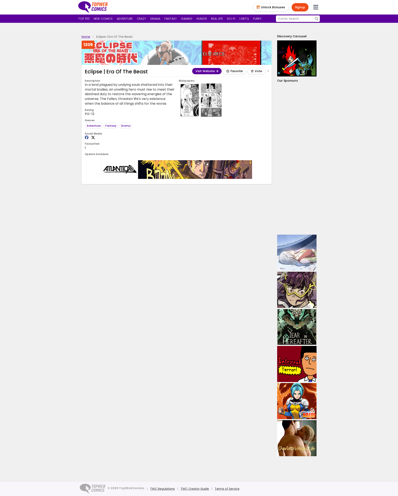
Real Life (217, 19)
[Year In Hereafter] (297, 327)
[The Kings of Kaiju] (297, 401)
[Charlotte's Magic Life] (297, 438)
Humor (202, 19)
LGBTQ (244, 19)
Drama (155, 19)
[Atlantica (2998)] (176, 169)
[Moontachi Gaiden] (297, 253)
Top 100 (84, 19)
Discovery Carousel (292, 36)
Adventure (125, 19)
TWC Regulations (162, 489)
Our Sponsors (287, 81)
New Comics (103, 19)
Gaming (186, 19)
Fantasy (170, 19)
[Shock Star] (297, 290)
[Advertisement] (297, 159)
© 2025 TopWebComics (126, 488)
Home (85, 37)
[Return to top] (93, 7)
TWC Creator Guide (195, 489)
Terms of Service (227, 489)
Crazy (141, 19)
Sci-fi (231, 19)
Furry (257, 19)
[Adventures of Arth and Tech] (297, 58)
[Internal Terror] (297, 364)
